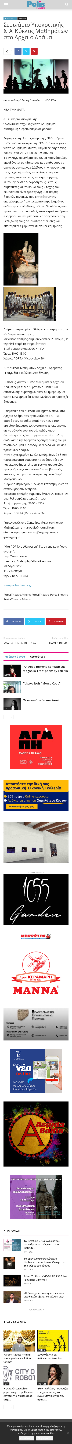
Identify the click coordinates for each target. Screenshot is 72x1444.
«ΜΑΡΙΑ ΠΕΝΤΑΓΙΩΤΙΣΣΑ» (19, 643)
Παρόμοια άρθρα (14, 656)
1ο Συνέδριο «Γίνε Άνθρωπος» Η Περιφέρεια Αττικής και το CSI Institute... (43, 1244)
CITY (6, 1350)
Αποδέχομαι (26, 1438)
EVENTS (41, 1350)
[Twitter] (26, 51)
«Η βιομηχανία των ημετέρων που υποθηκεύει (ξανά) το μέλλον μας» (44, 1294)
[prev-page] (5, 717)
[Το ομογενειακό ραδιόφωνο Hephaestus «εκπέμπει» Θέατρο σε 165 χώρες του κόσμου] (9, 1263)
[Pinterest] (34, 51)
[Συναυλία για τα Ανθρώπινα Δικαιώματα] (53, 1341)
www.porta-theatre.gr (17, 585)
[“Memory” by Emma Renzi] (12, 704)
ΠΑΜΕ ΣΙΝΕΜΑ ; (59, 643)
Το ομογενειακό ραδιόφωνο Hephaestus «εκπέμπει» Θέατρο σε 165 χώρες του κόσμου (44, 1262)
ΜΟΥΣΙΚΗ (42, 1384)
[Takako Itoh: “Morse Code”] (12, 687)
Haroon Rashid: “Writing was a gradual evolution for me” (17, 1358)
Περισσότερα (36, 656)
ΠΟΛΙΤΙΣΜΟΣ (10, 18)
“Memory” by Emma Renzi (41, 700)
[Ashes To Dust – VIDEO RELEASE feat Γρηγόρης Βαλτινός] (12, 1281)
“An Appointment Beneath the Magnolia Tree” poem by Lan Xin (45, 669)
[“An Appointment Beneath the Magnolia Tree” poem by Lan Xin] (12, 671)
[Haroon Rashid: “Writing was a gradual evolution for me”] (19, 1341)
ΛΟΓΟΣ (7, 675)
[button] (6, 4)
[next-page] (11, 717)
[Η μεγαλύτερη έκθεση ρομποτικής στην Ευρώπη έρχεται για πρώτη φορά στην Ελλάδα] (19, 1374)
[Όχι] (67, 1433)
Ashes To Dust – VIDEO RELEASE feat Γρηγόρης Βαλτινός (45, 1278)
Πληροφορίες (45, 1438)
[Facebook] (18, 51)
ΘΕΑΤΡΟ (22, 18)
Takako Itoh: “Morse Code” (41, 683)
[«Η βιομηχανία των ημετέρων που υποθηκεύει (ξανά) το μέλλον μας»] (12, 1297)
